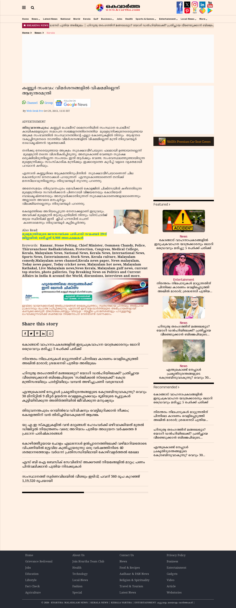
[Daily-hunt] (195, 10)
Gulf (95, 19)
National (65, 19)
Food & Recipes (130, 568)
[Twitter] (187, 4)
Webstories (174, 593)
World (76, 19)
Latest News (50, 19)
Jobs (119, 19)
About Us (78, 555)
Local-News (187, 19)
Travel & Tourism (131, 586)
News (35, 19)
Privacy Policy (176, 555)
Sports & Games (145, 19)
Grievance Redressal (38, 561)
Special (77, 593)
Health (129, 19)
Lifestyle (31, 580)
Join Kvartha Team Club (88, 561)
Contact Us (127, 555)
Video (170, 580)
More (202, 19)
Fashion (77, 586)
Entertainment (167, 19)
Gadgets (172, 574)
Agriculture (33, 593)
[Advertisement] (118, 59)
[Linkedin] (203, 4)
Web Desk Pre (34, 111)
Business (106, 19)
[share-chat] (203, 10)
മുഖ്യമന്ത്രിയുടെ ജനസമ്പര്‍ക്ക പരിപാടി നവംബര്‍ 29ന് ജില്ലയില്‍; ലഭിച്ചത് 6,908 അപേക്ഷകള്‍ (64, 236)
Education (32, 574)
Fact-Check (32, 586)
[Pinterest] (187, 10)
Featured (160, 204)
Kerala (87, 19)
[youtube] (210, 4)
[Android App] (210, 10)
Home (25, 19)
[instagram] (195, 4)
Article (171, 586)
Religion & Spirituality (134, 580)
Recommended (165, 387)
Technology (80, 574)
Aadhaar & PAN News (134, 574)
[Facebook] (180, 4)
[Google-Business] (180, 10)
